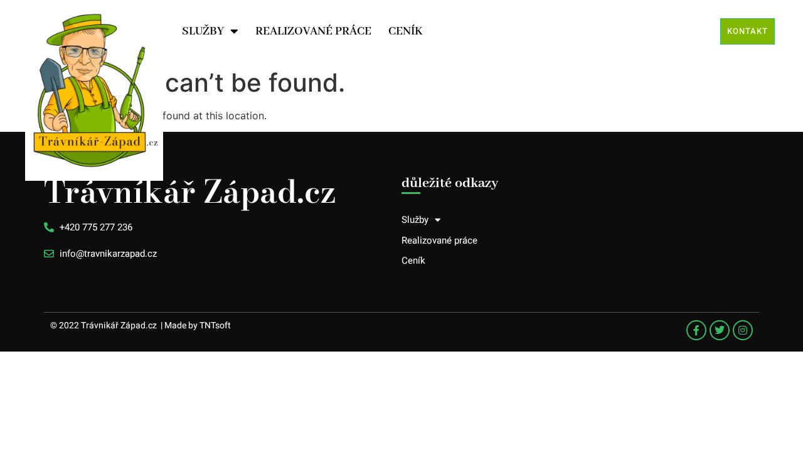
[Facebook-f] (696, 330)
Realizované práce (313, 31)
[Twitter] (720, 330)
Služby (203, 31)
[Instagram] (743, 330)
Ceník (405, 31)
